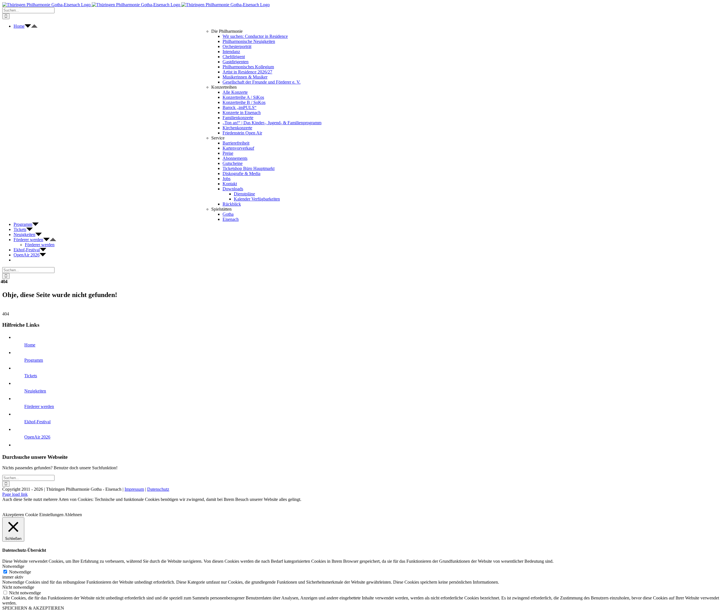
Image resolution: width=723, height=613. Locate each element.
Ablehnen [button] (73, 514)
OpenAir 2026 (37, 437)
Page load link (15, 494)
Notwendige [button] (13, 566)
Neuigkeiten (35, 391)
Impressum (134, 489)
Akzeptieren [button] (13, 514)
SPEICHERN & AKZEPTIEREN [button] (33, 608)
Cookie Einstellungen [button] (44, 514)
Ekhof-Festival (37, 421)
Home (29, 345)
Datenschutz (158, 489)
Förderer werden (39, 406)
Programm (33, 360)
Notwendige (20, 572)
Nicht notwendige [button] (18, 587)
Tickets (30, 375)
